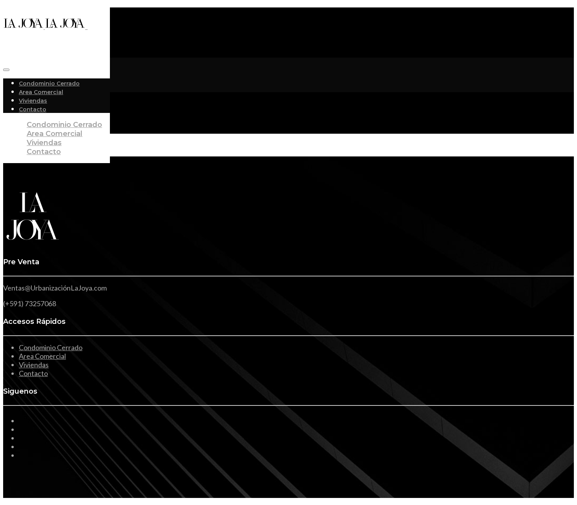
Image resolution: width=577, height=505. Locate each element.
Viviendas (33, 100)
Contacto (44, 151)
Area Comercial (41, 92)
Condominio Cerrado (49, 83)
